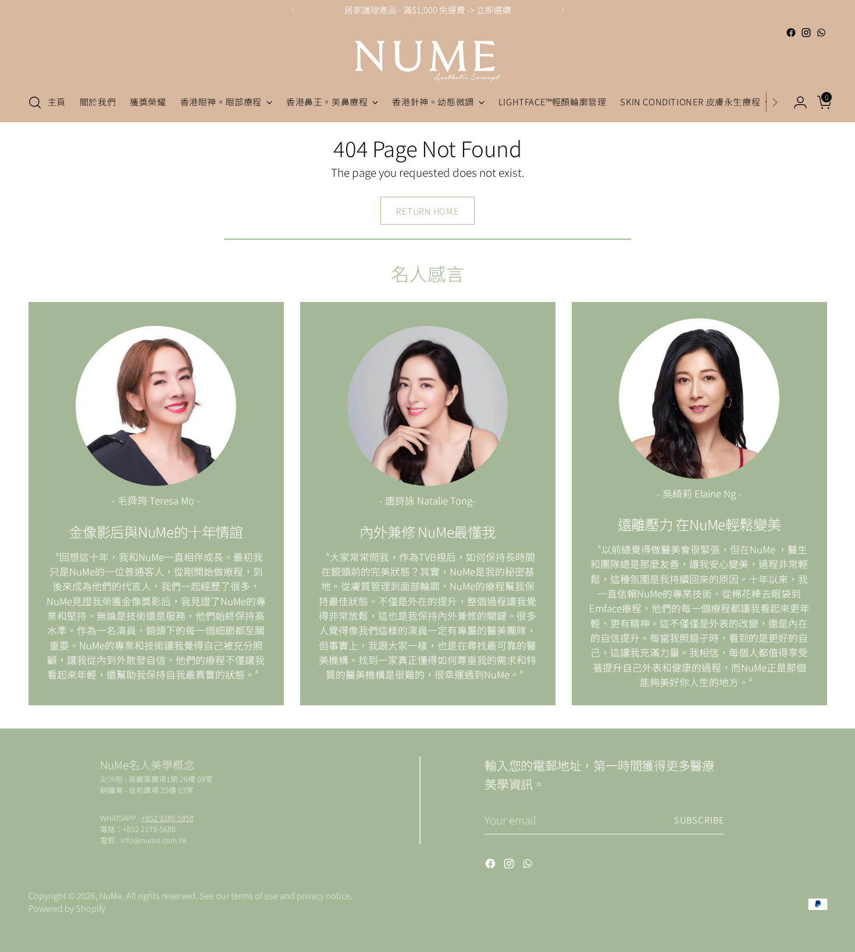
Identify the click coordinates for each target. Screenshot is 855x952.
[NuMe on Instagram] (806, 32)
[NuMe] (427, 62)
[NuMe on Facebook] (791, 32)
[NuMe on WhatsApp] (821, 32)
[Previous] (293, 10)
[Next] (562, 10)
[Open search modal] (35, 102)
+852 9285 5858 (167, 817)
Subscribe (699, 820)
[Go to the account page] (795, 102)
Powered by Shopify (66, 908)
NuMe (110, 895)
